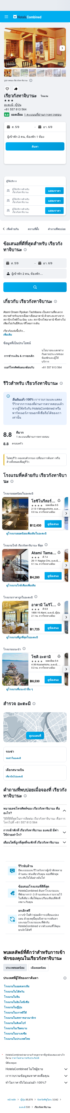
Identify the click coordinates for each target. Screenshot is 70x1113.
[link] (26, 533)
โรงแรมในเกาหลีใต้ (15, 1012)
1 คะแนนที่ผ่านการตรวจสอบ (42, 114)
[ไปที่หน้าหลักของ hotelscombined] (27, 16)
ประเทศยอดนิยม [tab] (15, 967)
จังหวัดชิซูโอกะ (44, 1099)
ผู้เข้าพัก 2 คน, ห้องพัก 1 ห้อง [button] (25, 136)
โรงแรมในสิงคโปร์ (15, 1023)
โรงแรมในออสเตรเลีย (16, 986)
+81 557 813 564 (15, 109)
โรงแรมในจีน (12, 996)
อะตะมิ (22, 1107)
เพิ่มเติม (7, 334)
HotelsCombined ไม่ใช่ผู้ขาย (24, 1069)
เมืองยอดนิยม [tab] (38, 967)
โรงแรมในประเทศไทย (17, 1038)
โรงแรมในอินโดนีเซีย (16, 1002)
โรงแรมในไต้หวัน (14, 991)
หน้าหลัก (11, 1099)
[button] (6, 17)
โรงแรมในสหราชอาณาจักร (20, 1017)
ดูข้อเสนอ (53, 524)
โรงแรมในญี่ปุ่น (13, 1007)
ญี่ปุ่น (22, 1099)
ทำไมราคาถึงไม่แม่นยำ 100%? (26, 1082)
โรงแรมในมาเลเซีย (15, 1033)
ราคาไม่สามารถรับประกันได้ (25, 1057)
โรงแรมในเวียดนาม (15, 1028)
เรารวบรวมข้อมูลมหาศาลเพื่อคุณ (27, 1075)
